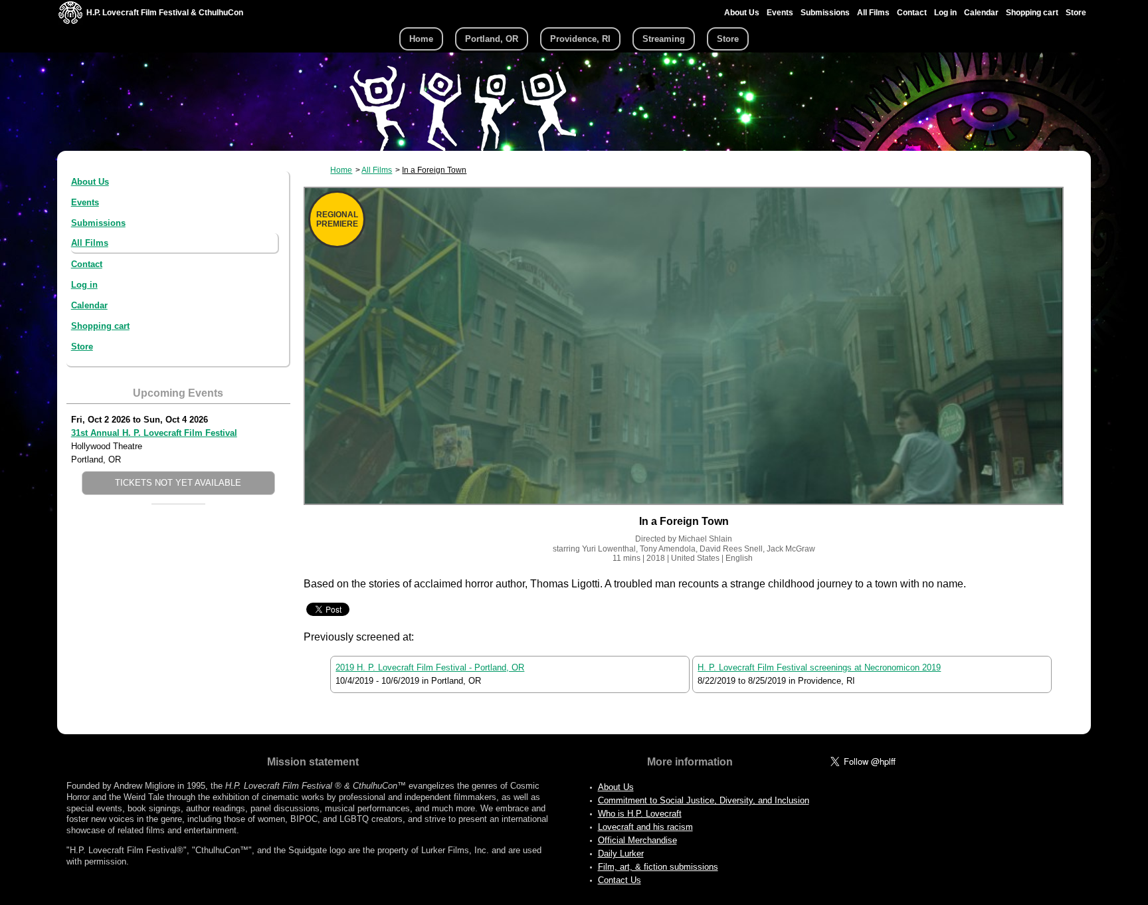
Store (1076, 12)
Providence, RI (580, 39)
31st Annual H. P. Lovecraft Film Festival (154, 433)
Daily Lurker (621, 853)
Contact (912, 12)
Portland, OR (491, 39)
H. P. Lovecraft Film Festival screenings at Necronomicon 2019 (819, 667)
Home (421, 39)
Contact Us (619, 880)
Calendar (981, 12)
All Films (873, 12)
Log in (945, 12)
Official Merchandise (637, 840)
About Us (741, 12)
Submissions (825, 12)
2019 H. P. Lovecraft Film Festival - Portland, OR (429, 667)
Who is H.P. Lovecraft (640, 814)
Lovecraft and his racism (645, 827)
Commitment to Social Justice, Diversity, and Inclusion (703, 800)
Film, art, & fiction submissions (658, 867)
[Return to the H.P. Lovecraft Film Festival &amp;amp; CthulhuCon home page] (70, 21)
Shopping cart (1032, 12)
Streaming (663, 39)
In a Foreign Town (434, 170)
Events (780, 12)
